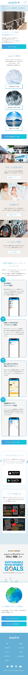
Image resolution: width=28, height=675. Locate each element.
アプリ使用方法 (21, 647)
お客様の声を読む (12, 214)
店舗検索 (21, 643)
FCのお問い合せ (7, 656)
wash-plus (10, 670)
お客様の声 (7, 647)
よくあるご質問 (12, 252)
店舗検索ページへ (12, 177)
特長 (7, 643)
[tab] (27, 15)
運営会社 (7, 660)
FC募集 (21, 652)
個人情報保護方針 (21, 656)
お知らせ (7, 652)
